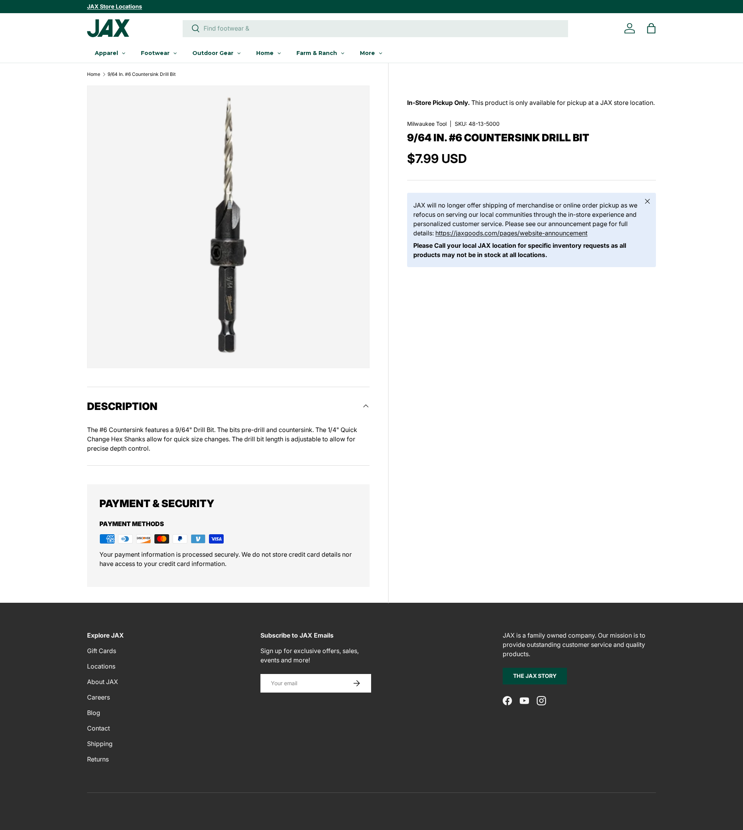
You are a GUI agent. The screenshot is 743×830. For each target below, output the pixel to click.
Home (93, 74)
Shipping (100, 744)
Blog (93, 713)
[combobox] (375, 28)
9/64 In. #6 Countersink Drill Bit (142, 74)
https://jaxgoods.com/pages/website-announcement (511, 233)
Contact (98, 728)
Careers (98, 697)
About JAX (102, 682)
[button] (651, 28)
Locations (101, 666)
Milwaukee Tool (427, 123)
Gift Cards (101, 651)
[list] (228, 227)
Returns (98, 759)
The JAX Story (534, 675)
